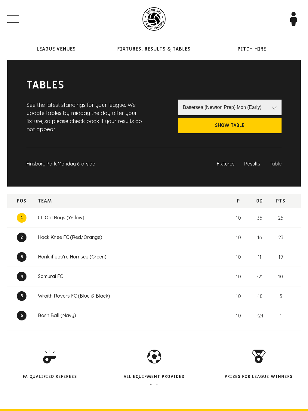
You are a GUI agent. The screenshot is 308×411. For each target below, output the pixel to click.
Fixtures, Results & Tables (154, 49)
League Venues (56, 49)
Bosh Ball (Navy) (57, 315)
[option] (154, 364)
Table (276, 164)
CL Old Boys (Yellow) (61, 218)
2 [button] (157, 384)
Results (252, 164)
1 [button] (151, 384)
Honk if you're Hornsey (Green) (72, 257)
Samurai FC (50, 276)
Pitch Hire (252, 49)
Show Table (229, 125)
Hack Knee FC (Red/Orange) (70, 237)
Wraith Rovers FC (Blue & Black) (74, 296)
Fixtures (226, 164)
